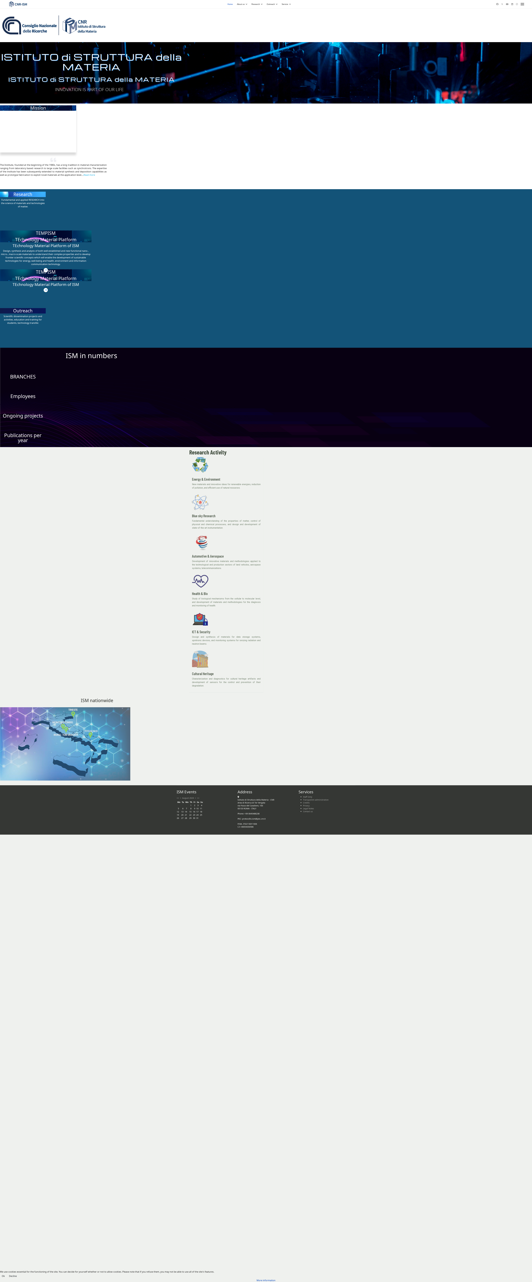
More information (266, 1280)
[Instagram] (517, 4)
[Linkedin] (512, 4)
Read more (89, 174)
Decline (13, 1276)
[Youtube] (507, 4)
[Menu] (522, 4)
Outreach (271, 4)
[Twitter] (502, 4)
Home (230, 4)
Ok (3, 1276)
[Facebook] (497, 4)
